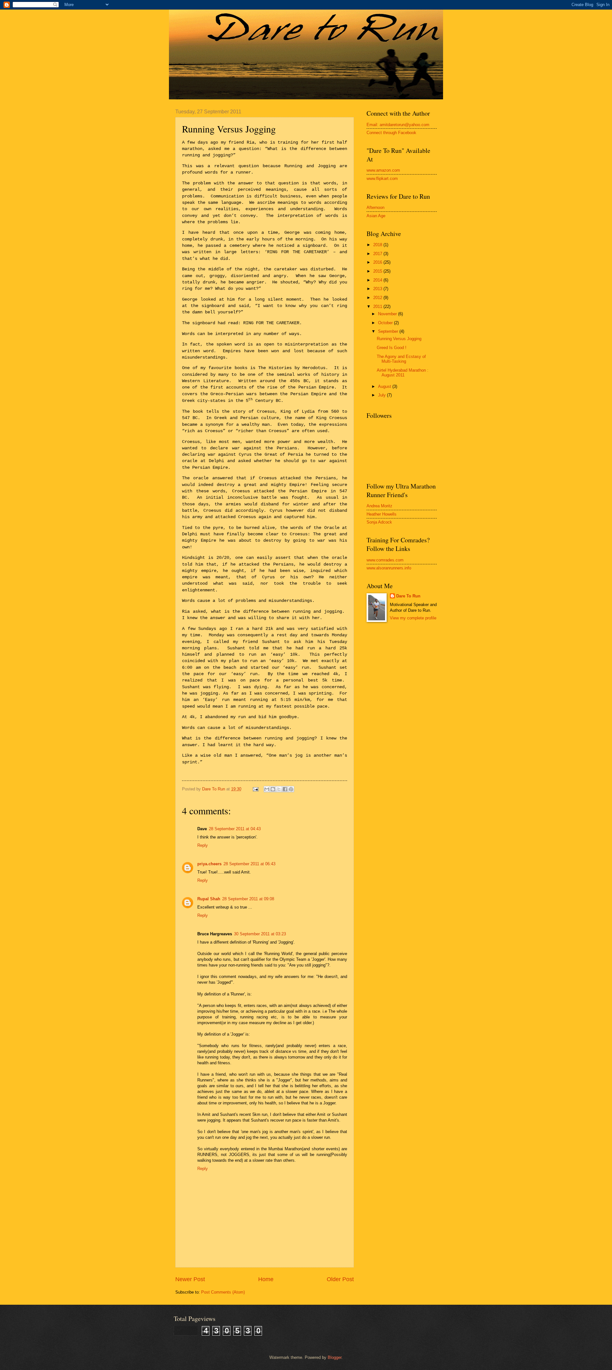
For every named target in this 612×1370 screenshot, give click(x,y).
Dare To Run (408, 596)
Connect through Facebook (391, 132)
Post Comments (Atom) (223, 1292)
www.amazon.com (383, 170)
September (388, 331)
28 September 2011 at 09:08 (248, 898)
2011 (378, 306)
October (386, 322)
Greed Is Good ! (391, 347)
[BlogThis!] (273, 789)
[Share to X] (279, 789)
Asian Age (376, 215)
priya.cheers (209, 863)
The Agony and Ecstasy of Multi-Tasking (401, 359)
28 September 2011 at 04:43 (235, 828)
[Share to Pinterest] (291, 789)
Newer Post (190, 1279)
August (385, 386)
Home (265, 1279)
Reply (202, 845)
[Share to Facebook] (285, 789)
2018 (378, 244)
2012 (378, 297)
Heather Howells (382, 514)
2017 (378, 253)
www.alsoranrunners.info (389, 568)
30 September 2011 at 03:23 (260, 933)
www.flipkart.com (382, 178)
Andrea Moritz (379, 505)
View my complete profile (413, 618)
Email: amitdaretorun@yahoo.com (398, 124)
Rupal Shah (208, 898)
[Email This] (267, 789)
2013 (378, 288)
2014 (378, 280)
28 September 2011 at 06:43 (249, 863)
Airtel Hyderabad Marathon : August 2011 (402, 372)
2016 (378, 262)
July (382, 395)
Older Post (340, 1279)
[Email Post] (255, 789)
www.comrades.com (385, 560)
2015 (378, 271)
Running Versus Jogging (399, 338)
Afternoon (375, 207)
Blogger (334, 1357)
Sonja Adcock (379, 522)
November (388, 313)
